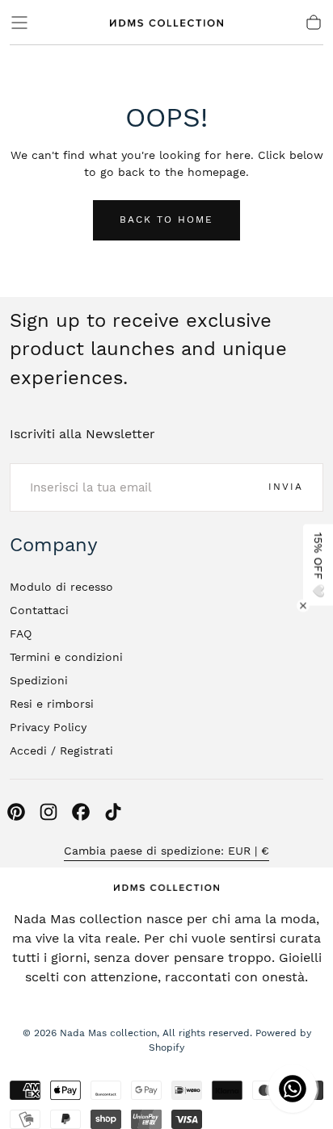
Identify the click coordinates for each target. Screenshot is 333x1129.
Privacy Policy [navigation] (48, 727)
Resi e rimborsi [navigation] (52, 703)
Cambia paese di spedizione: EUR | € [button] (166, 850)
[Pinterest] (16, 811)
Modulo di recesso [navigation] (61, 586)
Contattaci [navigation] (39, 610)
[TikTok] (113, 811)
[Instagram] (48, 811)
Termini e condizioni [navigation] (66, 656)
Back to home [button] (166, 219)
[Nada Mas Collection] (166, 887)
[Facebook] (80, 811)
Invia (285, 486)
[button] (19, 22)
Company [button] (54, 544)
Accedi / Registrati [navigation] (61, 750)
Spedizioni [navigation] (39, 680)
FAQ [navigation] (21, 633)
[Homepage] (166, 22)
